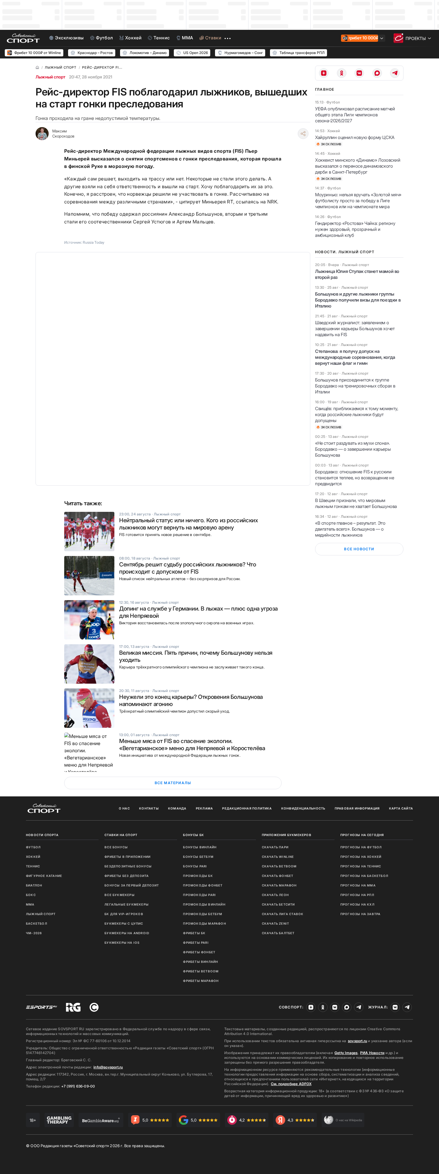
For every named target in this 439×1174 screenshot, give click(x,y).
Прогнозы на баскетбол (364, 876)
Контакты (149, 808)
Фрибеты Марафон (201, 981)
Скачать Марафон (279, 885)
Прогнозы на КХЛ (357, 904)
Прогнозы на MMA (358, 885)
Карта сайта (401, 808)
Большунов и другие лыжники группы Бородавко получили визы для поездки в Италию (357, 300)
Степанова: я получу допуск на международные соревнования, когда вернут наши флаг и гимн (355, 357)
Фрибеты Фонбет (199, 952)
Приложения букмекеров (286, 835)
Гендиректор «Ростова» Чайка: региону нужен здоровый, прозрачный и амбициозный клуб (355, 229)
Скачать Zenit (275, 923)
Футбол (33, 847)
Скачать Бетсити (278, 904)
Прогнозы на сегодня (362, 835)
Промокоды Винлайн (204, 904)
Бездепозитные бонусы (128, 866)
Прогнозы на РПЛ (357, 895)
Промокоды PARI (199, 895)
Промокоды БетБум (202, 914)
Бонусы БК (193, 835)
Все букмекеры (120, 895)
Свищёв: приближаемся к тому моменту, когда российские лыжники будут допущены (356, 414)
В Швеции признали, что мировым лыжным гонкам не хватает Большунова (356, 503)
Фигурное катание (44, 876)
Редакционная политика (247, 808)
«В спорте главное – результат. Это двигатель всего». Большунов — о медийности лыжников (350, 529)
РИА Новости (372, 1053)
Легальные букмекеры (127, 904)
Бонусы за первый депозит (132, 885)
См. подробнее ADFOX (291, 1084)
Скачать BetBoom (279, 866)
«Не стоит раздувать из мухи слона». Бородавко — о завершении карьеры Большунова (353, 449)
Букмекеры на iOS (122, 942)
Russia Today (93, 242)
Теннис (33, 866)
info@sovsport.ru (108, 1067)
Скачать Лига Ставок (283, 914)
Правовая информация (357, 808)
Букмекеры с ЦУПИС (124, 923)
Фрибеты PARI (195, 942)
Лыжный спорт (50, 76)
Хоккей (33, 856)
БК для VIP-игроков (124, 914)
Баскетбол (36, 923)
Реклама (204, 808)
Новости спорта (42, 835)
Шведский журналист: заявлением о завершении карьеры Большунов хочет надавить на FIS (355, 328)
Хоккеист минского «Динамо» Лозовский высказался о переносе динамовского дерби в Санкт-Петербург (357, 166)
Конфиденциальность (303, 808)
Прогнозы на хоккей (361, 856)
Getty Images (346, 1053)
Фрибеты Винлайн (200, 961)
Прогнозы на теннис (360, 866)
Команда (177, 808)
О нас (124, 808)
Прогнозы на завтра (360, 914)
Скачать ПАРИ (275, 847)
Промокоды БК (198, 876)
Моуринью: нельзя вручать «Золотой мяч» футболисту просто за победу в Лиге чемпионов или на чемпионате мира (358, 200)
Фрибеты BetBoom (201, 971)
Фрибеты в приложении (128, 856)
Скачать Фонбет (278, 876)
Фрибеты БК (194, 933)
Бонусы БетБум (198, 856)
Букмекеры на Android (127, 933)
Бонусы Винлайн (200, 847)
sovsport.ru (357, 1041)
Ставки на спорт (121, 835)
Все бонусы (116, 847)
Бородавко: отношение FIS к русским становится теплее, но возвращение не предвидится (354, 477)
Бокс (31, 895)
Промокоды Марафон (204, 923)
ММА (30, 904)
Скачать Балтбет (278, 933)
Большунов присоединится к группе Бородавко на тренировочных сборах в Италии (355, 386)
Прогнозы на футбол (361, 847)
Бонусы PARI (195, 866)
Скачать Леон (275, 895)
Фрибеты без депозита (127, 876)
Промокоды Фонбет (202, 885)
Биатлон (34, 885)
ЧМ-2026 (34, 933)
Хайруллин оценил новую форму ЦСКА (355, 137)
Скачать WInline (278, 856)
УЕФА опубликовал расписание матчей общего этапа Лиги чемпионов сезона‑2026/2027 (355, 114)
